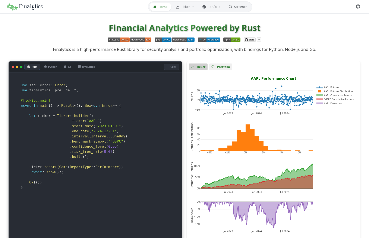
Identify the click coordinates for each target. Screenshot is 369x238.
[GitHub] (358, 7)
